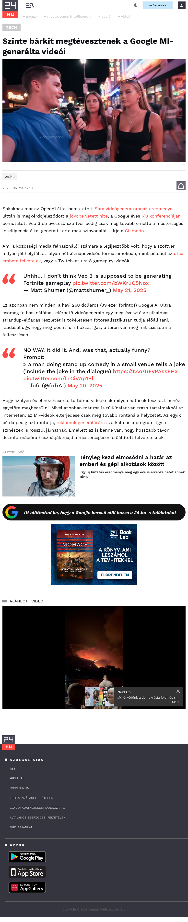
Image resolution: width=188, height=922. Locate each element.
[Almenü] (29, 5)
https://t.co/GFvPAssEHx (145, 371)
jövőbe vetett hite (89, 216)
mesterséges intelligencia (69, 16)
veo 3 (106, 16)
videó (125, 16)
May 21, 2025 (129, 290)
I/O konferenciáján (161, 216)
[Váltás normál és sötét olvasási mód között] (136, 5)
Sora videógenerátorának (121, 208)
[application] (94, 657)
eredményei (161, 208)
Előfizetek (157, 5)
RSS (13, 768)
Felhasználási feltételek (31, 798)
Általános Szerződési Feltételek (37, 817)
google (31, 16)
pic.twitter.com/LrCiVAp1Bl (58, 378)
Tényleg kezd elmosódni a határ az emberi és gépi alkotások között (126, 460)
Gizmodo (134, 230)
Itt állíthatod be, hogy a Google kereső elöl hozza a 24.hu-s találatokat (100, 512)
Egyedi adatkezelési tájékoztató (37, 807)
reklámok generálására (81, 422)
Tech (11, 27)
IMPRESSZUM (19, 788)
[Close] (178, 691)
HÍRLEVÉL (17, 778)
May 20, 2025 (85, 385)
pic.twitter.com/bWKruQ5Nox (110, 283)
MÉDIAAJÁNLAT (21, 827)
